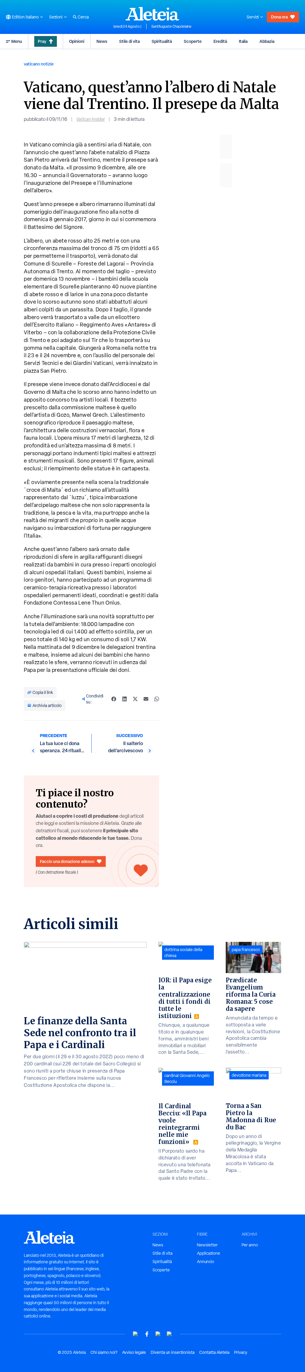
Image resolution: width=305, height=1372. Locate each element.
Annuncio (205, 1261)
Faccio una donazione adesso (67, 861)
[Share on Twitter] (135, 699)
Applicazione (208, 1253)
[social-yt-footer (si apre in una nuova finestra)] (135, 1334)
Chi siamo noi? (104, 1352)
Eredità (220, 41)
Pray (42, 41)
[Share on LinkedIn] (124, 699)
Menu (16, 41)
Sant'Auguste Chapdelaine (171, 26)
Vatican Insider (90, 119)
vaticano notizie (39, 64)
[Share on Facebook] (113, 699)
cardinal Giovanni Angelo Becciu (187, 1078)
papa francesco (246, 949)
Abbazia (266, 41)
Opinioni (76, 41)
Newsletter (207, 1245)
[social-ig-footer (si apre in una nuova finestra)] (169, 1334)
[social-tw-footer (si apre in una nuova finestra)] (158, 1334)
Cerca (83, 17)
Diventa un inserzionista (172, 1352)
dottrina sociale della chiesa (183, 952)
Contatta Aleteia (214, 1352)
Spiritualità (162, 41)
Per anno (250, 1245)
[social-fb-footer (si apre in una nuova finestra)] (147, 1334)
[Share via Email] (146, 699)
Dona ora (279, 17)
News (102, 41)
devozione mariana (249, 1075)
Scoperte (193, 41)
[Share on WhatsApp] (156, 699)
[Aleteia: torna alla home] (152, 14)
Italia (243, 41)
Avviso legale (134, 1352)
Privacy (240, 1352)
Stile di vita (129, 41)
